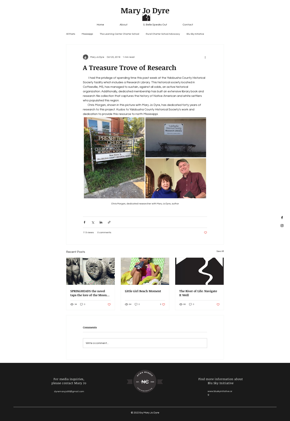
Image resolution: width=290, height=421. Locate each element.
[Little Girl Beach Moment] (145, 271)
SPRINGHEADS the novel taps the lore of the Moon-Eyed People (89, 293)
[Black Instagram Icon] (282, 226)
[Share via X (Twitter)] (92, 222)
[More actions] (205, 57)
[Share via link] (109, 222)
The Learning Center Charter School (119, 34)
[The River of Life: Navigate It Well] (199, 271)
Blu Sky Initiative (195, 34)
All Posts (70, 34)
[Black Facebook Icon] (282, 217)
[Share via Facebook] (84, 222)
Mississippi (87, 34)
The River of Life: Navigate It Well (198, 293)
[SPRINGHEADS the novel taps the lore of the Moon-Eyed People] (90, 271)
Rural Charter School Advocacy (163, 34)
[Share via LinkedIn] (101, 222)
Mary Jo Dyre (145, 10)
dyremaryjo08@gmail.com (69, 391)
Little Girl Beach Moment (143, 291)
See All (220, 251)
